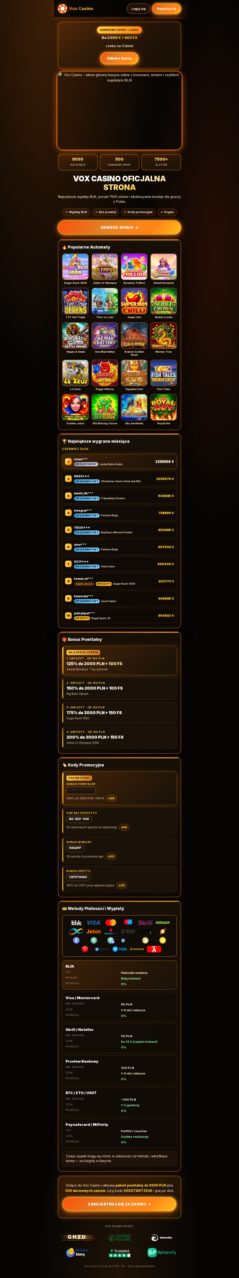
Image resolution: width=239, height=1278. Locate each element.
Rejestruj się (166, 9)
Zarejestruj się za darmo (119, 1204)
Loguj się (138, 9)
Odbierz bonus (119, 58)
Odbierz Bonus (119, 227)
